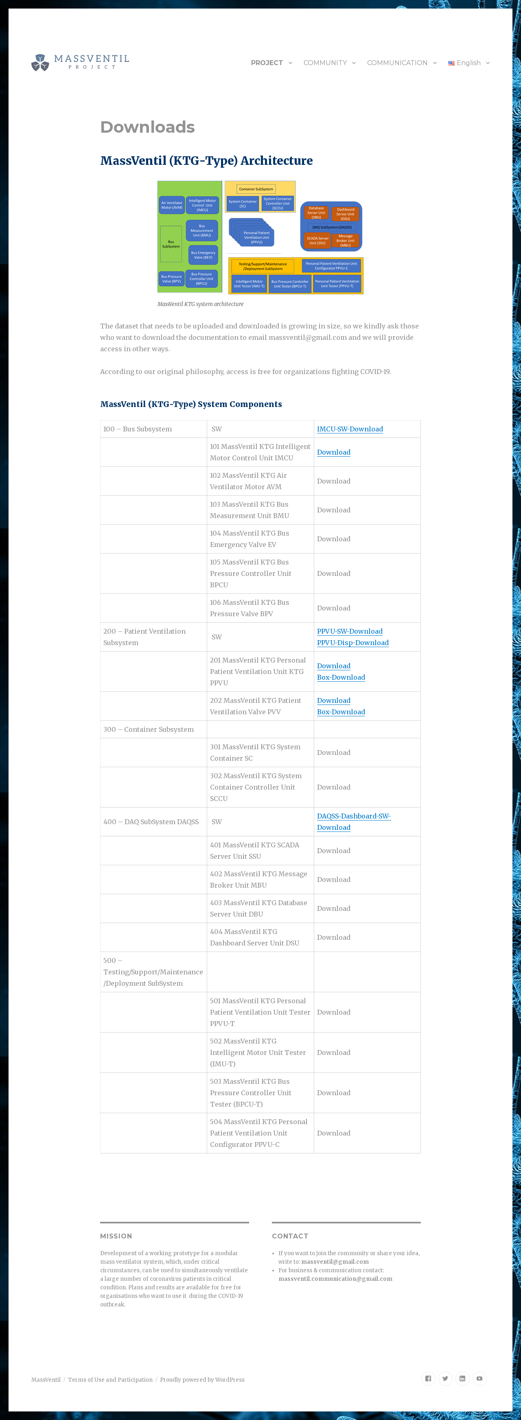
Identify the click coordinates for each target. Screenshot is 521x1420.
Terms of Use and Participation (110, 1379)
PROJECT (267, 63)
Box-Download (341, 677)
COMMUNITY (325, 63)
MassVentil (46, 1379)
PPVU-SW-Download (350, 631)
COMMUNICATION (397, 63)
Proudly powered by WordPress (202, 1379)
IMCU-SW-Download (350, 429)
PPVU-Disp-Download (353, 643)
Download (333, 452)
